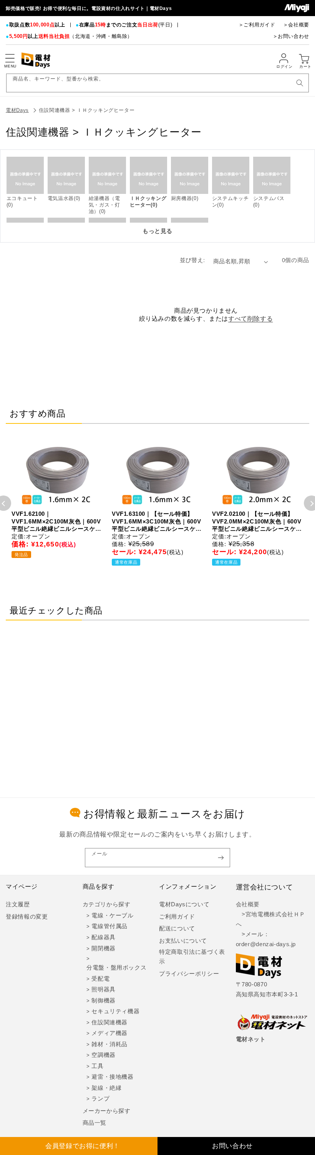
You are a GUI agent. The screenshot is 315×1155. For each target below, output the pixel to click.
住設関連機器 (109, 1022)
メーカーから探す (107, 1111)
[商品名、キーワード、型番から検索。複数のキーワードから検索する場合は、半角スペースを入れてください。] (299, 83)
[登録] (221, 857)
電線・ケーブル (112, 915)
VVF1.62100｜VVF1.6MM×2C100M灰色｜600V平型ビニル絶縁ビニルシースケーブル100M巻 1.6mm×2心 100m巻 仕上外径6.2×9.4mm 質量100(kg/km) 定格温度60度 (56, 521)
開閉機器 (103, 948)
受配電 (100, 979)
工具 (97, 1066)
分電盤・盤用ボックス (116, 968)
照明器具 (103, 989)
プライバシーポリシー (189, 974)
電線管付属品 (109, 926)
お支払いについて (183, 941)
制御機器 (103, 1000)
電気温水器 (61, 198)
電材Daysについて (184, 904)
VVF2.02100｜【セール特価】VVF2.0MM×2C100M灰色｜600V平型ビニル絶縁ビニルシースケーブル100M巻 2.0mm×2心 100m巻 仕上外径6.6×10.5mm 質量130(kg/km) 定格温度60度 (257, 521)
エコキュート (22, 198)
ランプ (100, 1099)
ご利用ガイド (177, 917)
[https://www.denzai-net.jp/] (272, 1023)
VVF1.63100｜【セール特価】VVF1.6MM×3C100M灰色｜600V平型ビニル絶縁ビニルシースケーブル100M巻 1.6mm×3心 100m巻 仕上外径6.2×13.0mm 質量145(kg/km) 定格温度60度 (157, 521)
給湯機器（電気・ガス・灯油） (104, 204)
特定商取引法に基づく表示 (192, 957)
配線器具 (103, 937)
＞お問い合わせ (291, 36)
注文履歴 (18, 904)
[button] (9, 58)
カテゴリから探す (107, 904)
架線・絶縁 (106, 1088)
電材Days (17, 110)
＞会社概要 (296, 25)
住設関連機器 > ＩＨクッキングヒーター (87, 110)
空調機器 (103, 1055)
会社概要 (248, 904)
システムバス (269, 198)
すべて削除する (250, 318)
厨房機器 (181, 198)
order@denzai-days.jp (266, 944)
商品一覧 (95, 1123)
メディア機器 (109, 1033)
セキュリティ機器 (115, 1011)
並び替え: (192, 260)
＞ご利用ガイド (257, 25)
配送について (177, 928)
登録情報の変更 (27, 917)
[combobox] (158, 83)
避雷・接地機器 (112, 1077)
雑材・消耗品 (109, 1044)
